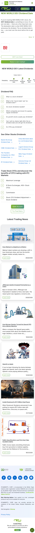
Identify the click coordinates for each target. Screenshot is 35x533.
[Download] (32, 3)
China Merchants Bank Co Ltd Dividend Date (26, 140)
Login (17, 8)
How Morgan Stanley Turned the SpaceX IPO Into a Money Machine (16, 325)
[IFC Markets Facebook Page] (4, 478)
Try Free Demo (17, 211)
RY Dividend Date (7, 162)
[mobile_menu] (32, 8)
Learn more (6, 258)
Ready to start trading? (17, 62)
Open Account (25, 8)
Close (17, 530)
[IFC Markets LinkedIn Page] (20, 478)
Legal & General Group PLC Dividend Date (26, 148)
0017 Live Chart (17, 57)
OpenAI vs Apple (7, 364)
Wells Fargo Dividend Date (25, 155)
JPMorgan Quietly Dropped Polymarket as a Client (16, 285)
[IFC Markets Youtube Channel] (26, 478)
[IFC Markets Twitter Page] (15, 478)
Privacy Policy (5, 514)
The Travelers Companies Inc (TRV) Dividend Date (8, 155)
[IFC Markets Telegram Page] (31, 478)
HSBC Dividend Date (8, 148)
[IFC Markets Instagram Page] (9, 478)
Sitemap (12, 509)
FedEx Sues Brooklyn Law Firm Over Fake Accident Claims (15, 440)
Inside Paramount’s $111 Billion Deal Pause (16, 402)
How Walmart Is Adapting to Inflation (14, 247)
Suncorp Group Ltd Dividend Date (25, 162)
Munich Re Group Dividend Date (6, 141)
